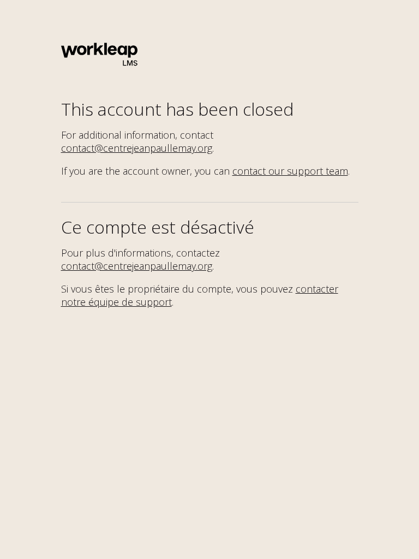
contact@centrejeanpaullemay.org (136, 147)
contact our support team (290, 170)
